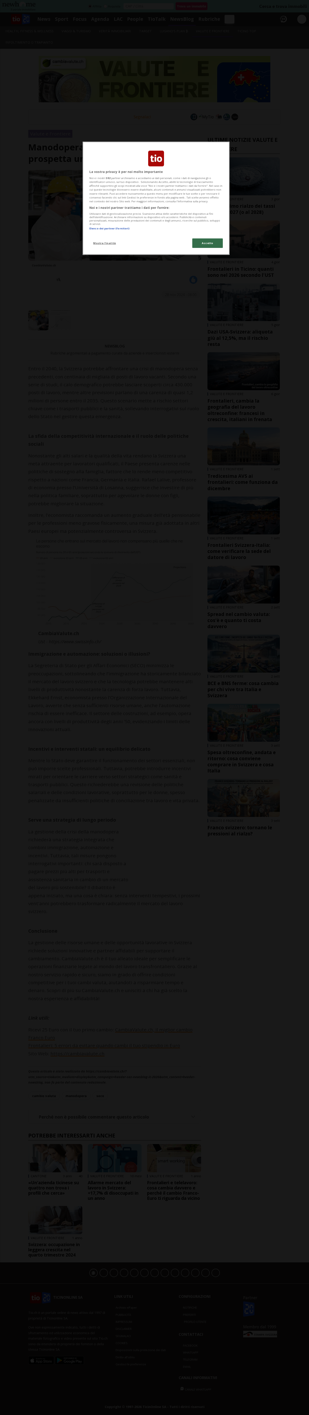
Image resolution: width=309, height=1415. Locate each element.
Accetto (207, 243)
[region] (156, 198)
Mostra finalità (104, 243)
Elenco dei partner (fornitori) (109, 228)
